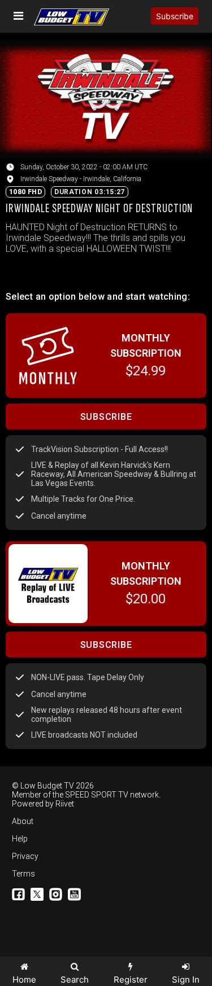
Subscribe (174, 16)
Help (20, 838)
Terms (23, 873)
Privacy (25, 856)
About (22, 821)
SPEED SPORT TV (96, 794)
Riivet (64, 803)
